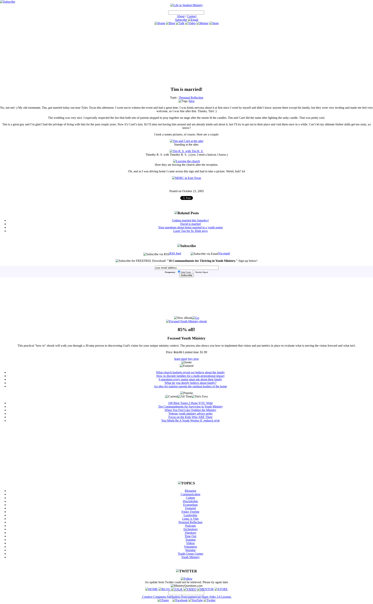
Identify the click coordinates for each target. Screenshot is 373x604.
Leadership (190, 515)
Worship (190, 550)
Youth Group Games (190, 553)
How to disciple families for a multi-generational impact (190, 376)
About (181, 16)
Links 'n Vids (190, 518)
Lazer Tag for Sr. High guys (190, 231)
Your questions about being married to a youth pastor (190, 227)
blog (191, 101)
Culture (190, 497)
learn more (180, 358)
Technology (190, 529)
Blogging (190, 490)
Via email (224, 253)
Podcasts (190, 525)
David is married (190, 224)
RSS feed (175, 253)
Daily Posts (186, 272)
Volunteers (190, 546)
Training (190, 539)
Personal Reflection (191, 97)
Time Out (190, 536)
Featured (190, 508)
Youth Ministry (190, 557)
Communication (190, 494)
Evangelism (190, 504)
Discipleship (190, 501)
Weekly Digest (201, 272)
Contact (191, 16)
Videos (190, 543)
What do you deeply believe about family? (190, 382)
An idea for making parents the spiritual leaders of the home (190, 386)
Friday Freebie (190, 511)
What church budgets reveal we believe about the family (190, 372)
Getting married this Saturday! (190, 220)
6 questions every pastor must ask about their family (190, 379)
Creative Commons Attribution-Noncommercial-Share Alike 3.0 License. (186, 596)
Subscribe (181, 19)
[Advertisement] (186, 56)
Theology (190, 532)
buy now (193, 358)
